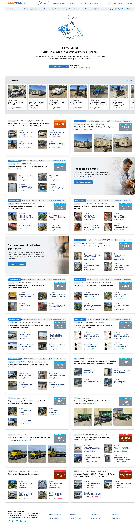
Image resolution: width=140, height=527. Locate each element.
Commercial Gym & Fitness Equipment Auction (92, 246)
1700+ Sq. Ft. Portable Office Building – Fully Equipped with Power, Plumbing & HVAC (94, 127)
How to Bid (83, 3)
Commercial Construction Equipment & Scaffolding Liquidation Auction (28, 366)
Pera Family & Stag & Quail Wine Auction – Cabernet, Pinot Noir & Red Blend (94, 326)
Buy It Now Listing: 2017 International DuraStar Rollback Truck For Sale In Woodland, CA (29, 437)
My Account (115, 511)
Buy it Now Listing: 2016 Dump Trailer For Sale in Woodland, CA (92, 401)
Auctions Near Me (54, 518)
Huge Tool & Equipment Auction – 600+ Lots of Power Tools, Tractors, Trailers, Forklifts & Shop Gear (29, 124)
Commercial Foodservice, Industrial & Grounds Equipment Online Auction (26, 286)
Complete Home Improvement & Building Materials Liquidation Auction (27, 168)
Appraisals (94, 3)
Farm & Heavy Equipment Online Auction (23, 474)
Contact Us (94, 514)
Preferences (115, 514)
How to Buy (73, 511)
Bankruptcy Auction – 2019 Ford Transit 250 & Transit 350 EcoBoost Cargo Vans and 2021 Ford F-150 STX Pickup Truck (94, 475)
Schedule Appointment (123, 121)
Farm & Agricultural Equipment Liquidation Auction (93, 285)
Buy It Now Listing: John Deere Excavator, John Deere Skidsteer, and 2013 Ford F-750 (28, 402)
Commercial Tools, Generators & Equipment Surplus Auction (94, 207)
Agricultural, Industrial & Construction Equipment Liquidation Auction (27, 207)
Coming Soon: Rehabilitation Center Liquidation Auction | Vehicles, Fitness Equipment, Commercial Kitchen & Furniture (95, 362)
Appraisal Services (75, 518)
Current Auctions (54, 511)
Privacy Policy (116, 518)
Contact (129, 3)
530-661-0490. (86, 67)
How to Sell (72, 3)
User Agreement (95, 518)
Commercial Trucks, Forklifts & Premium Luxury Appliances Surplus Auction (92, 438)
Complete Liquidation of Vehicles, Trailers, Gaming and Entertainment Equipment (29, 326)
